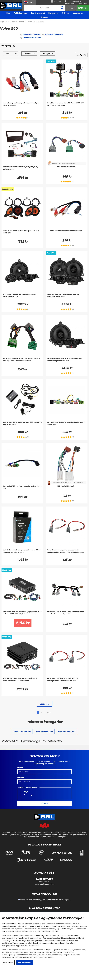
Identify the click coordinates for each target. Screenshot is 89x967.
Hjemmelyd (28, 795)
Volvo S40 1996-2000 (32, 34)
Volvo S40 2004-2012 (32, 38)
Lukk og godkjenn (24, 962)
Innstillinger (8, 962)
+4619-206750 (44, 882)
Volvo (30, 21)
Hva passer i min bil (16, 21)
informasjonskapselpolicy (19, 929)
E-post (20, 767)
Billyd (8, 13)
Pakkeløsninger (21, 13)
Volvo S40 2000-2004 (54, 34)
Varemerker (78, 13)
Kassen (82, 8)
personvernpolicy (22, 952)
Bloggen (44, 17)
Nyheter (65, 13)
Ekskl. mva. (83, 4)
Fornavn (20, 777)
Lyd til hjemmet (38, 13)
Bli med (44, 803)
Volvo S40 (40, 21)
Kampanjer (53, 13)
